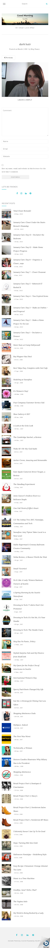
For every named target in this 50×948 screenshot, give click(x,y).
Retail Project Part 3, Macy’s (25, 796)
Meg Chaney (35, 49)
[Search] (46, 4)
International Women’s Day (25, 678)
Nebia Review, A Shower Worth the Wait (30, 557)
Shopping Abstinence (22, 772)
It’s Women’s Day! (20, 391)
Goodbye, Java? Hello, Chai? (25, 890)
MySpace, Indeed (20, 725)
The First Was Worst (21, 736)
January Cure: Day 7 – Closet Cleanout (29, 272)
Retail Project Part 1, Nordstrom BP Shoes (30, 820)
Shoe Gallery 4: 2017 (21, 414)
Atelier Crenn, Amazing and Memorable (30, 460)
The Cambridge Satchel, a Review (27, 437)
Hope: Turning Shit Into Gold (25, 843)
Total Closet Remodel (22, 211)
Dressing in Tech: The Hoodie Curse (28, 630)
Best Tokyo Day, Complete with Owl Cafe (30, 368)
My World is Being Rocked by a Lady (28, 913)
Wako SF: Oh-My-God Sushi (25, 449)
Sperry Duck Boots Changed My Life (28, 689)
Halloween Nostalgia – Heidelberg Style (30, 854)
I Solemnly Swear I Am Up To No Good (29, 831)
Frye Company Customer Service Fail (28, 402)
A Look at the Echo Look (23, 425)
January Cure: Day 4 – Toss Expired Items (30, 296)
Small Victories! (20, 568)
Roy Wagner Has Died (22, 356)
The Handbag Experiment (24, 484)
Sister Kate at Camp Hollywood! (26, 345)
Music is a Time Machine (24, 878)
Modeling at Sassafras (22, 379)
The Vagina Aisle (20, 901)
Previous (9, 58)
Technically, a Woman (22, 748)
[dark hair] (25, 79)
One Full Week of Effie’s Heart (25, 508)
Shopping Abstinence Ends (24, 713)
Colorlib (23, 941)
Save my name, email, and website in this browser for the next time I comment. (24, 170)
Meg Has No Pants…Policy (24, 641)
